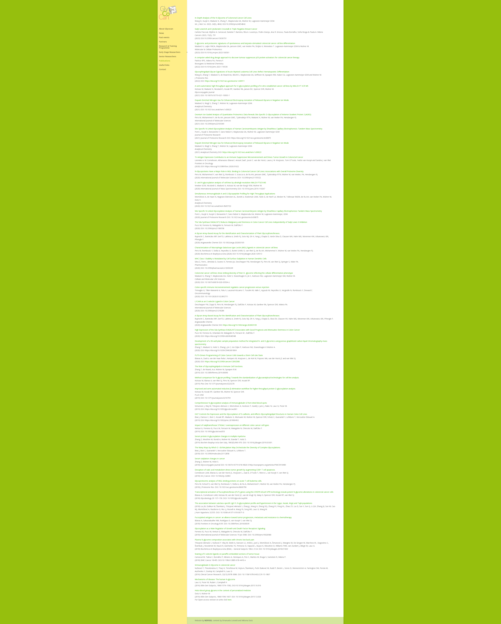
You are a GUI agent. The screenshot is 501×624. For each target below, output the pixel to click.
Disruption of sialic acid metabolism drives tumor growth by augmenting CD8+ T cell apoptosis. (235, 470)
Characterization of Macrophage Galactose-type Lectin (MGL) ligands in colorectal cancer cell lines (236, 247)
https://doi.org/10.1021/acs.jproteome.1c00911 (225, 81)
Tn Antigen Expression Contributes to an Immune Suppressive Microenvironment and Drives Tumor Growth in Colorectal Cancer (249, 157)
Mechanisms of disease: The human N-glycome (215, 579)
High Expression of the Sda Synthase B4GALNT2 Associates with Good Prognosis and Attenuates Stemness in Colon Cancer (247, 330)
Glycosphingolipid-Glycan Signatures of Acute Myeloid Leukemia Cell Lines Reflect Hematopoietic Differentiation (242, 71)
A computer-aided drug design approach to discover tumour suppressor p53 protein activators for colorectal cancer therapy (247, 57)
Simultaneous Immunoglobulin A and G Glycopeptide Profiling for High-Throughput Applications (235, 193)
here (229, 599)
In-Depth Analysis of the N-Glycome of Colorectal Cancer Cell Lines (223, 18)
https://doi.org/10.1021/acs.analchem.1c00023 (241, 152)
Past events (164, 38)
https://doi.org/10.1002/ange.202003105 (240, 325)
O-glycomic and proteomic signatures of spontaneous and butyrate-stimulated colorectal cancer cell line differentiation (245, 43)
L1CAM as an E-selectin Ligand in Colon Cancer (215, 301)
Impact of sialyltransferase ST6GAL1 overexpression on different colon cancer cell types (232, 425)
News (161, 33)
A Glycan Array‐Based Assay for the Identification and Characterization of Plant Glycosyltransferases (237, 315)
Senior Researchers (167, 57)
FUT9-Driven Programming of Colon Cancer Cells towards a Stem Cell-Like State (229, 355)
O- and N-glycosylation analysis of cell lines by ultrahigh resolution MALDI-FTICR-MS (230, 182)
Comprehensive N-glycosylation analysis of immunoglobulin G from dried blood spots (231, 403)
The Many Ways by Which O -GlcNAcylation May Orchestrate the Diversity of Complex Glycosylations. (238, 447)
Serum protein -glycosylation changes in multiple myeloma (220, 436)
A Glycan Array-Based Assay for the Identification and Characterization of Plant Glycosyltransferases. (237, 233)
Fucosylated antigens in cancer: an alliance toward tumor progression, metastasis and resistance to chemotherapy (243, 517)
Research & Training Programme (168, 47)
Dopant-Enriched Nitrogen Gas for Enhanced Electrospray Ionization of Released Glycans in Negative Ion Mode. (242, 100)
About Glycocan (166, 29)
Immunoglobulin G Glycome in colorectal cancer (215, 565)
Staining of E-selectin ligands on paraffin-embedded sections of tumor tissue (227, 554)
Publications (164, 61)
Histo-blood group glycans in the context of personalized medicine (223, 590)
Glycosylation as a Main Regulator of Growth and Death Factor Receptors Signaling (230, 528)
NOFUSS (208, 620)
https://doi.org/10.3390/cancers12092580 (222, 361)
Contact (162, 69)
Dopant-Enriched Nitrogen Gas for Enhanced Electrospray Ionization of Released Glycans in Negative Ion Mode (242, 143)
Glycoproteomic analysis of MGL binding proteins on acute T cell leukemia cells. (228, 481)
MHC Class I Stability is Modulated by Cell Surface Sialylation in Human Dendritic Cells (231, 258)
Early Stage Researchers (169, 52)
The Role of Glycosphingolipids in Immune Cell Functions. (219, 366)
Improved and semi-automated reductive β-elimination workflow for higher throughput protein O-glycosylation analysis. (245, 388)
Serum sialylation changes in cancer (210, 458)
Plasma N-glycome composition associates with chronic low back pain (224, 539)
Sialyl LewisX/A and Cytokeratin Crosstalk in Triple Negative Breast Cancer (226, 29)
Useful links (164, 65)
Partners (163, 42)
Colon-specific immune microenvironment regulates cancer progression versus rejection (232, 287)
